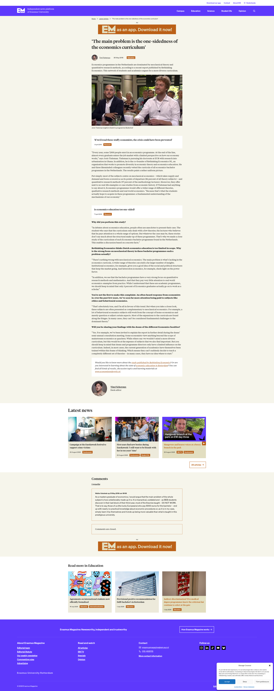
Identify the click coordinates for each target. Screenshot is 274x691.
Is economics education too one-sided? (114, 209)
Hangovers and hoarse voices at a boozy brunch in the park (182, 446)
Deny (245, 682)
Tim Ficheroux (104, 57)
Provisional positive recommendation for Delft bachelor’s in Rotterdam (136, 600)
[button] (270, 665)
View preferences (262, 682)
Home (94, 19)
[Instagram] (201, 648)
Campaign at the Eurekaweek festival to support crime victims (88, 446)
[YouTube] (218, 648)
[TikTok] (212, 648)
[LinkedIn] (207, 648)
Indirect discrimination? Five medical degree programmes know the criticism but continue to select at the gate (184, 602)
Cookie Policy (238, 687)
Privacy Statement (248, 687)
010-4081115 (147, 651)
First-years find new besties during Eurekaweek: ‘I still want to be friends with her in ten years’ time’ (136, 447)
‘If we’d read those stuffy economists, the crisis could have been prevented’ (133, 139)
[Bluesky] (224, 648)
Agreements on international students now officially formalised (90, 600)
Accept (227, 682)
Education (131, 57)
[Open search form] (254, 11)
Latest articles (104, 19)
